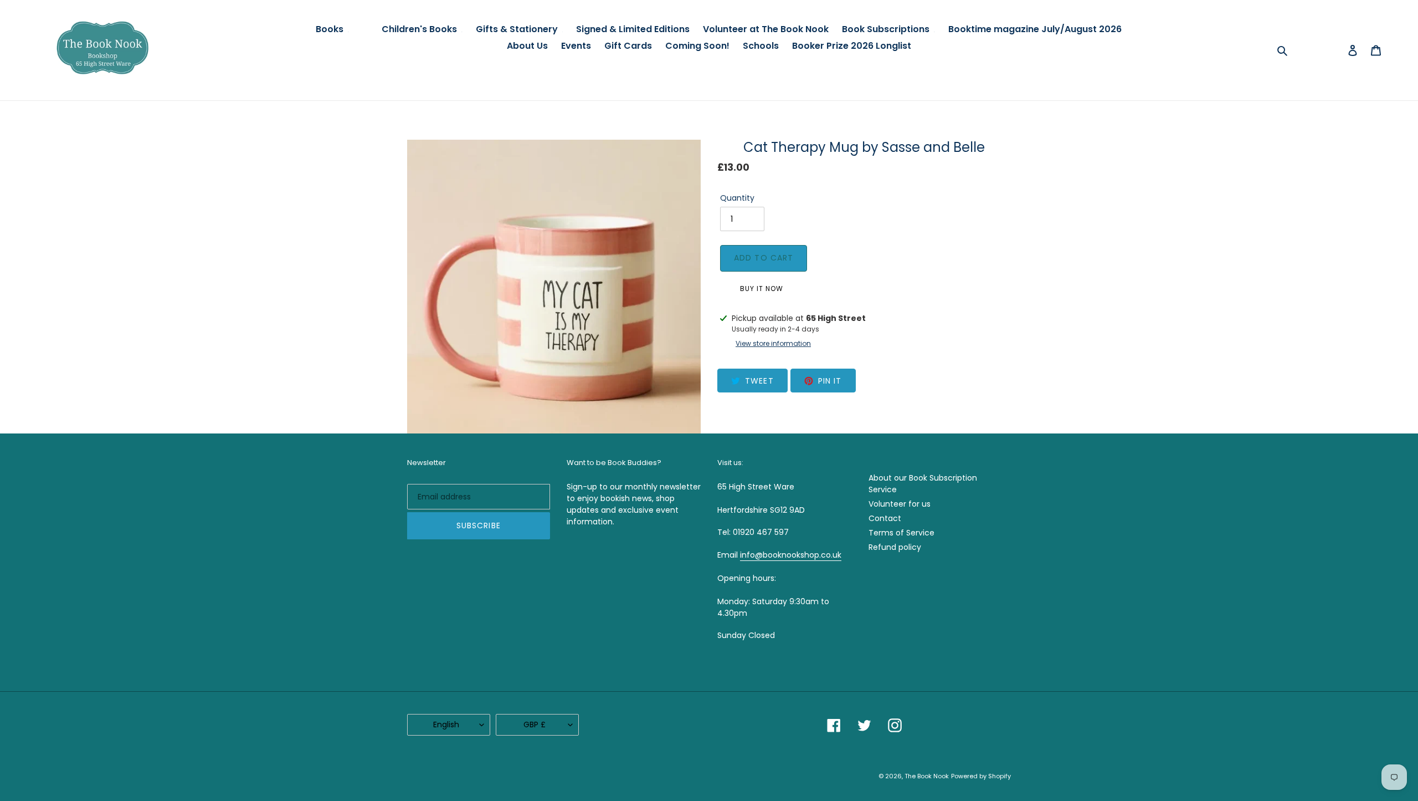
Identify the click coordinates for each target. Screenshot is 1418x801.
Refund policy (895, 547)
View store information (773, 343)
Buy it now (761, 288)
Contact (885, 518)
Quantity (737, 197)
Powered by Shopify (981, 776)
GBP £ (534, 724)
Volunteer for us (900, 503)
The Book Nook (927, 776)
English (446, 724)
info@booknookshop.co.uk (790, 554)
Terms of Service (901, 532)
